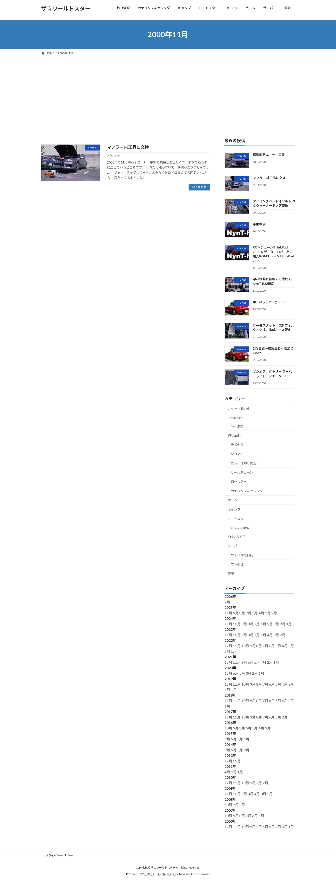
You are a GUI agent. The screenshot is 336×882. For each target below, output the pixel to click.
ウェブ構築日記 (242, 555)
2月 (274, 613)
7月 (227, 602)
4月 (262, 613)
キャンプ (234, 509)
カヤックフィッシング (247, 491)
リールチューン (242, 472)
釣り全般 (234, 435)
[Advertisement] (168, 91)
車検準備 (259, 224)
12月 (228, 646)
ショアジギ (239, 454)
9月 (236, 613)
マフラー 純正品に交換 (128, 147)
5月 (255, 613)
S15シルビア (237, 536)
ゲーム (232, 500)
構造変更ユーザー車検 (269, 155)
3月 (268, 613)
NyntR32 (237, 426)
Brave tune (235, 418)
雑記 (231, 574)
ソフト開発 (236, 564)
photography (240, 527)
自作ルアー (239, 481)
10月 (237, 624)
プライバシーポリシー (59, 855)
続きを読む (199, 187)
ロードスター (237, 518)
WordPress (148, 874)
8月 (242, 613)
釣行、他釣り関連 (243, 463)
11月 (228, 613)
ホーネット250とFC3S (269, 302)
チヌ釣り (237, 444)
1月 (289, 624)
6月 (264, 624)
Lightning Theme (168, 874)
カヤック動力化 (239, 409)
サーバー (234, 546)
